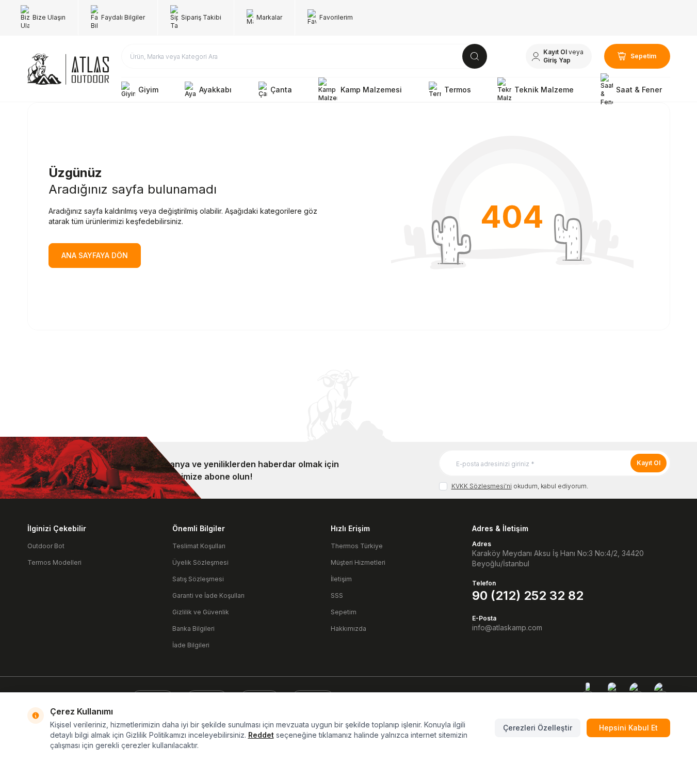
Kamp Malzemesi (371, 89)
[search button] (474, 56)
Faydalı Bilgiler (123, 17)
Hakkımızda (348, 628)
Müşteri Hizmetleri (358, 562)
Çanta (281, 89)
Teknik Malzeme (544, 89)
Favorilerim (336, 17)
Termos (457, 89)
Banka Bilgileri (193, 628)
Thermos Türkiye (357, 546)
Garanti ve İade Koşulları (208, 595)
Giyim (148, 89)
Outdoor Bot (45, 546)
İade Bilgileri (190, 645)
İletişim (341, 579)
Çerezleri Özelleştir (537, 727)
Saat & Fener (639, 89)
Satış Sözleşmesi (198, 579)
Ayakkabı (215, 89)
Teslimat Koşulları (198, 546)
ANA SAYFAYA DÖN (94, 255)
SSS (337, 595)
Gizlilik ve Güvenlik (200, 612)
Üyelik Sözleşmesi (200, 562)
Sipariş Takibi (201, 17)
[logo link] (68, 69)
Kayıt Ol (648, 463)
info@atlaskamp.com (507, 627)
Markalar (269, 17)
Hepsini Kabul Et (628, 727)
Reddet (261, 734)
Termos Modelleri (54, 562)
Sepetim (343, 612)
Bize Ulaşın (49, 17)
